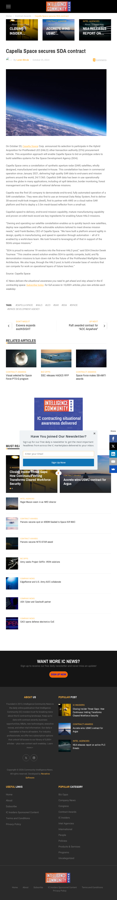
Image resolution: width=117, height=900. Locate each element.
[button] (58, 436)
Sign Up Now (58, 462)
